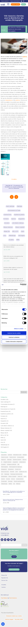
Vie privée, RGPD (19, 619)
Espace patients (4, 1)
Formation (3, 416)
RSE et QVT (4, 435)
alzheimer (10, 454)
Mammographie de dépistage (15, 466)
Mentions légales (9, 619)
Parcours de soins (5, 471)
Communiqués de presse (7, 404)
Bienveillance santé (17, 454)
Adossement (3, 454)
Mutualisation (11, 469)
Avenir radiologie (5, 402)
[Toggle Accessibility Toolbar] (3, 624)
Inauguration (4, 421)
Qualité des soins (22, 471)
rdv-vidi (14, 556)
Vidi (14, 483)
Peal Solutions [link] (13, 598)
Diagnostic (3, 459)
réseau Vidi (20, 476)
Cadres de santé (4, 457)
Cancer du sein (13, 457)
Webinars (18, 483)
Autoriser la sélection (14, 337)
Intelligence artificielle (11, 464)
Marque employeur (5, 428)
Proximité (12, 471)
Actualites (14, 179)
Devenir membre (15, 4)
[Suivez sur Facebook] (8, 539)
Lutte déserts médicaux (6, 425)
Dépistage (3, 406)
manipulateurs (8, 100)
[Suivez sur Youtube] (11, 539)
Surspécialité (4, 481)
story (2, 442)
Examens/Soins (4, 411)
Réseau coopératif (5, 430)
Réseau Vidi (3, 433)
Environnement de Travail (7, 409)
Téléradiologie (4, 444)
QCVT (17, 471)
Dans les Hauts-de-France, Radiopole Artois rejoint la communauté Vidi (13, 500)
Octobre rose (18, 469)
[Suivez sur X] (14, 539)
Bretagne (25, 454)
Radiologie (7, 474)
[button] (16, 197)
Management (4, 469)
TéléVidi (23, 4)
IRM (18, 464)
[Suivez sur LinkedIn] (2, 539)
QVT (2, 474)
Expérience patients (17, 459)
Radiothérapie (4, 476)
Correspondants (20, 457)
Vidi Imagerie (4, 447)
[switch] (24, 314)
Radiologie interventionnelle (16, 474)
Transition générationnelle (19, 481)
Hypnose (3, 418)
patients (25, 56)
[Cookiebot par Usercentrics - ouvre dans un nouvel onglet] (20, 285)
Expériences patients (6, 413)
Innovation (3, 423)
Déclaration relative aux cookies (14, 616)
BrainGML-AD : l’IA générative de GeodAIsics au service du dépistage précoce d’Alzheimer (14, 187)
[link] (4, 598)
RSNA (2, 437)
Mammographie (4, 466)
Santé (2, 440)
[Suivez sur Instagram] (5, 539)
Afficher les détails (18, 328)
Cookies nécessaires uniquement (14, 341)
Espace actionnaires (14, 1)
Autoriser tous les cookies (14, 333)
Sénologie (10, 481)
